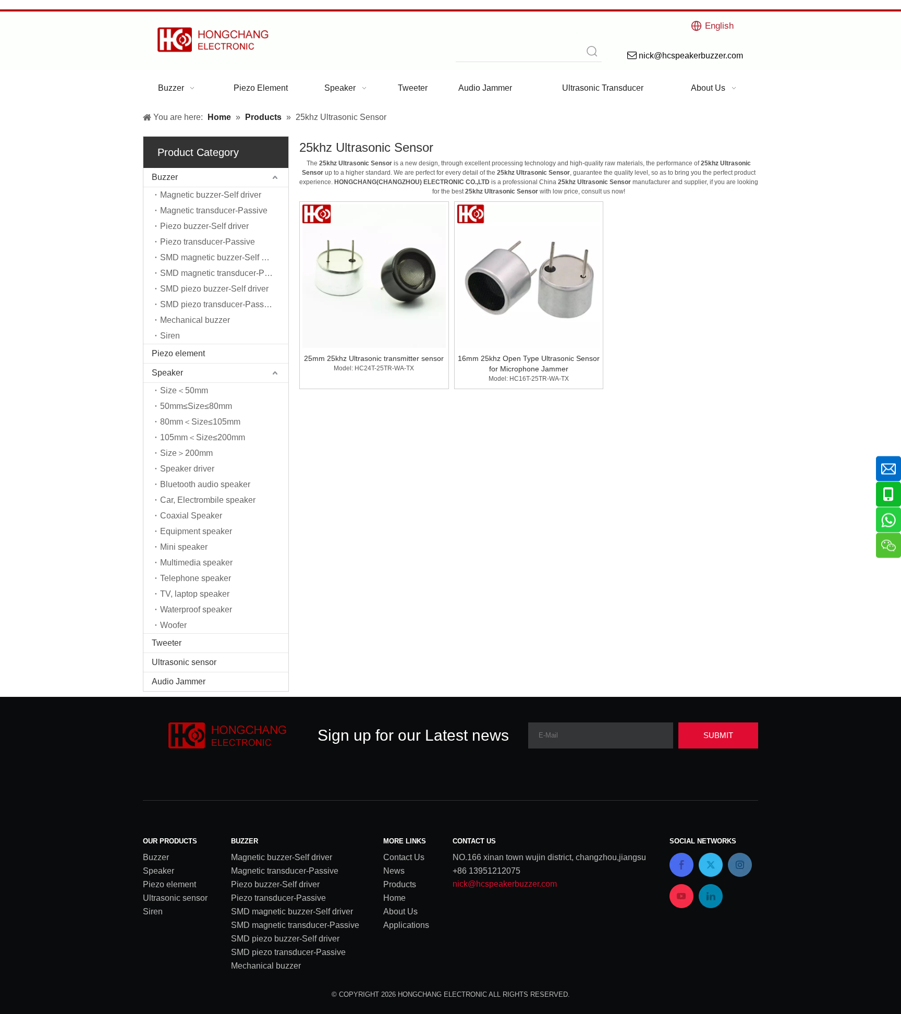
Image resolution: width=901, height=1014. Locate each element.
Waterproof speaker (196, 609)
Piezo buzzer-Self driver (204, 226)
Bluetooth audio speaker (205, 484)
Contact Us (403, 857)
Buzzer (165, 177)
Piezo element (178, 353)
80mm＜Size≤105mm (200, 421)
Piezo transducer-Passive (207, 241)
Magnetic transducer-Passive (213, 210)
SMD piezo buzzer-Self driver (214, 288)
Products (399, 884)
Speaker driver (187, 468)
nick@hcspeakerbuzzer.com (505, 883)
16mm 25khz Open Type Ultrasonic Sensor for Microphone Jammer (529, 363)
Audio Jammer (178, 681)
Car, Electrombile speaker (207, 500)
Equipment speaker (196, 531)
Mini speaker (184, 546)
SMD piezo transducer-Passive (217, 304)
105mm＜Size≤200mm (202, 437)
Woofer (173, 625)
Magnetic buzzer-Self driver (210, 194)
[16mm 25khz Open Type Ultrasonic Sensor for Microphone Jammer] (529, 275)
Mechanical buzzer (195, 320)
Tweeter (166, 642)
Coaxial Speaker (191, 515)
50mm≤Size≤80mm (196, 406)
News (394, 870)
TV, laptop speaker (194, 593)
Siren (170, 335)
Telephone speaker (195, 578)
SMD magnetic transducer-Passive (224, 273)
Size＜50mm (184, 390)
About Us (400, 911)
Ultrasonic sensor (184, 662)
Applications (406, 925)
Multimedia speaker (196, 562)
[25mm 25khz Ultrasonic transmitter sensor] (374, 275)
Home (394, 898)
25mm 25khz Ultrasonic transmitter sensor (374, 358)
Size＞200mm (186, 453)
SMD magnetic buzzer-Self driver (221, 257)
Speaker (167, 372)
